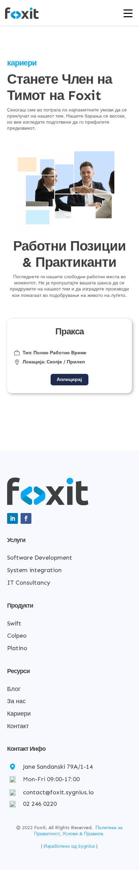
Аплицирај (69, 379)
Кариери (19, 713)
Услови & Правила (82, 834)
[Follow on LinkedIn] (12, 518)
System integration (34, 570)
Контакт (18, 726)
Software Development (39, 557)
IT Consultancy (28, 582)
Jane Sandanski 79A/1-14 (58, 766)
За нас (16, 701)
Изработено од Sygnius (70, 846)
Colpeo (17, 635)
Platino (17, 648)
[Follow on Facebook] (26, 518)
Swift (14, 623)
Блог (14, 689)
